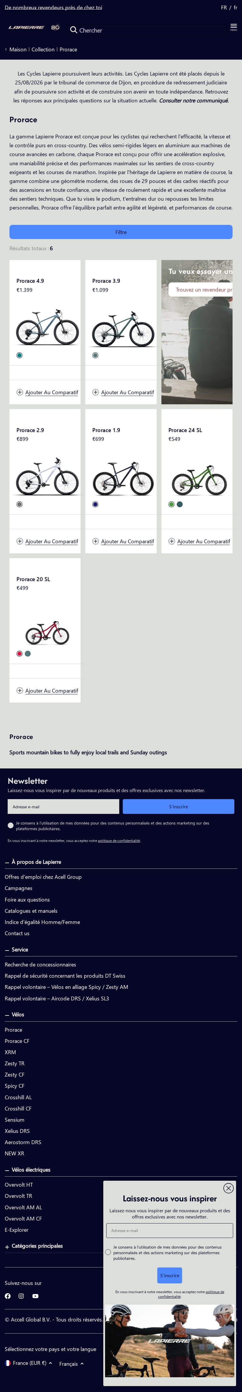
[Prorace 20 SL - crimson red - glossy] (19, 654)
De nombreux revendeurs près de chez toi (53, 7)
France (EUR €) (29, 1362)
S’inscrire (178, 806)
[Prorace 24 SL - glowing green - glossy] (171, 504)
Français (68, 1363)
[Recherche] (73, 29)
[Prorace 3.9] (123, 327)
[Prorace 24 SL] (199, 476)
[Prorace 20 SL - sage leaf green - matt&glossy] (28, 654)
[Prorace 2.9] (47, 476)
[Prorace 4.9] (47, 327)
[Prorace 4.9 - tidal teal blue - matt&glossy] (19, 355)
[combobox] (147, 29)
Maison (18, 49)
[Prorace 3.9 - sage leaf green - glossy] (95, 355)
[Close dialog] (228, 1188)
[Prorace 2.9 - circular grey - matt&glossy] (19, 504)
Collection (43, 49)
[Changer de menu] (233, 27)
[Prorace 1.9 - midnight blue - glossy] (95, 504)
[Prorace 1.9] (123, 476)
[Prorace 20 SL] (47, 625)
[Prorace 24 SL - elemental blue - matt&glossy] (180, 504)
